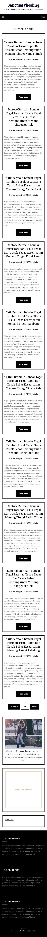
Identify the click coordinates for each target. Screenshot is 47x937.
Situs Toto (9, 819)
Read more (23, 97)
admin (35, 59)
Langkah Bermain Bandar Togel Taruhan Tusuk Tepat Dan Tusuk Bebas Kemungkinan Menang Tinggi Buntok (23, 578)
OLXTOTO (31, 931)
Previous (14, 706)
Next (34, 706)
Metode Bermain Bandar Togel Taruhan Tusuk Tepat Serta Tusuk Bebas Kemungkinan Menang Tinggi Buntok (23, 117)
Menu (42, 17)
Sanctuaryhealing (23, 5)
